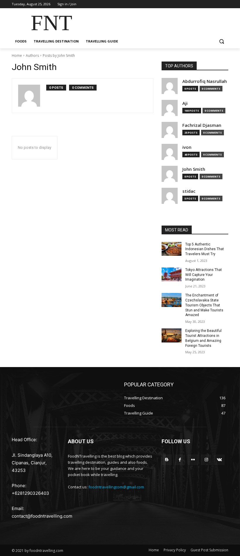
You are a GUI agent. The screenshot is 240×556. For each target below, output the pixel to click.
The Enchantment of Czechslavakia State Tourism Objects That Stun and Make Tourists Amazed (204, 305)
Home (17, 55)
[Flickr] (193, 460)
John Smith (193, 169)
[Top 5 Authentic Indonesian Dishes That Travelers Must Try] (171, 249)
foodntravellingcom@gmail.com (116, 487)
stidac (189, 191)
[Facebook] (180, 460)
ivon (186, 147)
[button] (221, 41)
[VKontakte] (219, 460)
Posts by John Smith (59, 55)
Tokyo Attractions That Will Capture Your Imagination (203, 275)
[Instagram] (206, 460)
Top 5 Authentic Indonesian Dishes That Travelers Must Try (204, 249)
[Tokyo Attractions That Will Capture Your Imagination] (171, 274)
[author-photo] (32, 96)
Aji (185, 103)
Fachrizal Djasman (201, 125)
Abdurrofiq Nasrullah (204, 81)
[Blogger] (167, 460)
